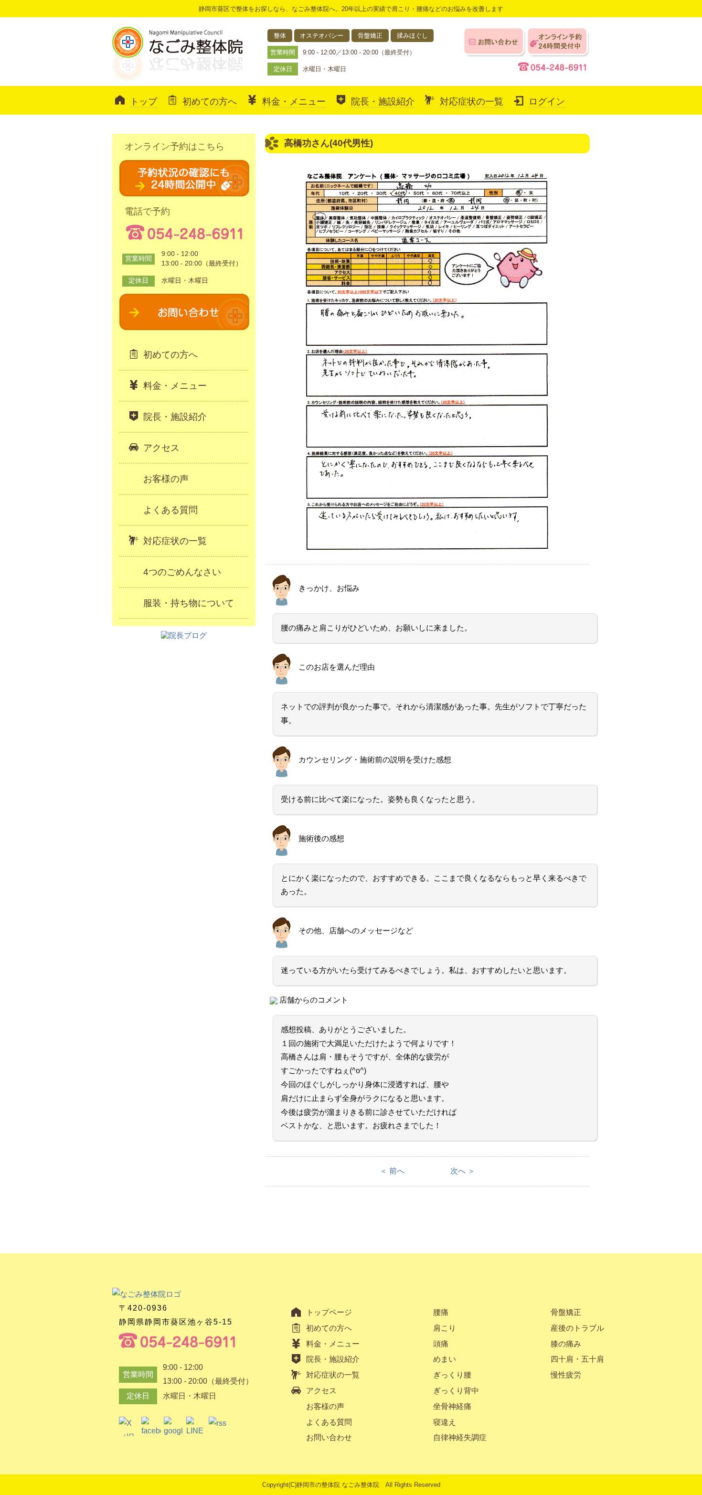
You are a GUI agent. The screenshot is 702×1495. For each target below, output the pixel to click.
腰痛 (440, 1312)
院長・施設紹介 (383, 101)
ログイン (547, 101)
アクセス (161, 448)
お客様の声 (166, 479)
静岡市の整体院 (318, 1484)
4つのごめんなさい (182, 572)
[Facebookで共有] (151, 1426)
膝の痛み (566, 1344)
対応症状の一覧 (471, 101)
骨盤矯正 (566, 1312)
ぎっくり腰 (452, 1375)
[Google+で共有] (173, 1426)
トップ (143, 101)
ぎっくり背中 (456, 1391)
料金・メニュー (294, 101)
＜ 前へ (392, 1171)
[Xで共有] (128, 1426)
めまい (444, 1359)
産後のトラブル (577, 1328)
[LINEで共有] (196, 1426)
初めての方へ (209, 101)
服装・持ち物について (188, 603)
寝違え (444, 1422)
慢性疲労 (566, 1375)
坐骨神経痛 (452, 1406)
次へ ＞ (462, 1171)
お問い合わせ (329, 1437)
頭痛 (440, 1344)
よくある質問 (170, 510)
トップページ (329, 1312)
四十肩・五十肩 (577, 1359)
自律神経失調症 (460, 1437)
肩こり (444, 1328)
